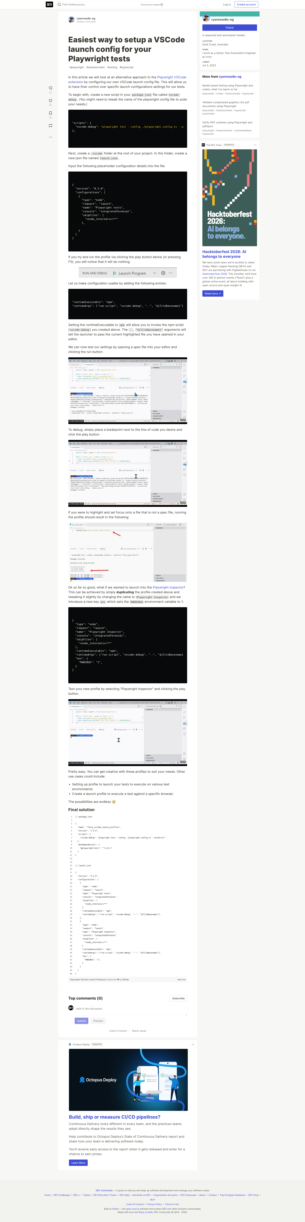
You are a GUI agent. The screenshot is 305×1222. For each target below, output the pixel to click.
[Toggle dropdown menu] (192, 1044)
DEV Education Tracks (105, 1195)
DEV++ (76, 1195)
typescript (127, 67)
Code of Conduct (118, 1030)
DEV (164, 1208)
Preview (98, 1020)
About (202, 1195)
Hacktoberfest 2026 (214, 273)
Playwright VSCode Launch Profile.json (88, 979)
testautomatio (95, 67)
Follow (230, 27)
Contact (213, 1195)
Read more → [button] (213, 293)
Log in (227, 4)
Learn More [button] (78, 1162)
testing (112, 67)
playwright (77, 67)
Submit (81, 1020)
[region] (127, 895)
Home (47, 1195)
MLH (152, 1199)
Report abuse (139, 1030)
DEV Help (124, 1195)
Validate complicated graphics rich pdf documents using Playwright (225, 108)
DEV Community (104, 1190)
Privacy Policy (154, 1204)
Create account (246, 4)
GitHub (125, 979)
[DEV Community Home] (49, 4)
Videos (86, 1195)
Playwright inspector (168, 587)
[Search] (59, 4)
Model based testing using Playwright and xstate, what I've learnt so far (228, 89)
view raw (181, 979)
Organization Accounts (165, 1195)
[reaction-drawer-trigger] (50, 90)
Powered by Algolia (150, 4)
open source (132, 1208)
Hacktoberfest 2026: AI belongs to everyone (224, 254)
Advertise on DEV (141, 1195)
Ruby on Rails (146, 1212)
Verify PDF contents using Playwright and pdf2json (227, 128)
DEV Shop (253, 1195)
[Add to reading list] (50, 115)
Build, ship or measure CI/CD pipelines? (114, 1117)
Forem (115, 1208)
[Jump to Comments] (50, 102)
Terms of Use (172, 1204)
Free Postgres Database (232, 1195)
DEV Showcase (188, 1195)
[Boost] (50, 125)
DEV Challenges (62, 1195)
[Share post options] (50, 137)
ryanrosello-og (86, 18)
